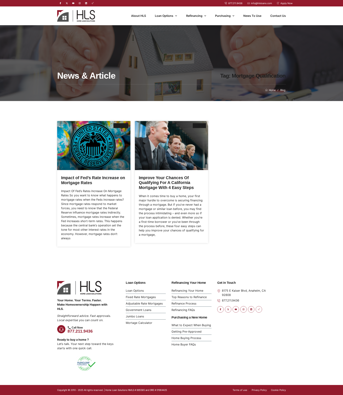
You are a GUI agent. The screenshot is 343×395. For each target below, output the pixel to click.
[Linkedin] (86, 3)
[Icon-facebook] (60, 3)
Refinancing (194, 16)
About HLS (138, 16)
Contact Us (278, 16)
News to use (252, 16)
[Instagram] (79, 3)
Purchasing (223, 16)
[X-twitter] (67, 3)
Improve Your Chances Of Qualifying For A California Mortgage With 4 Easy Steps (167, 182)
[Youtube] (73, 3)
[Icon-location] (92, 3)
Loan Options (164, 16)
